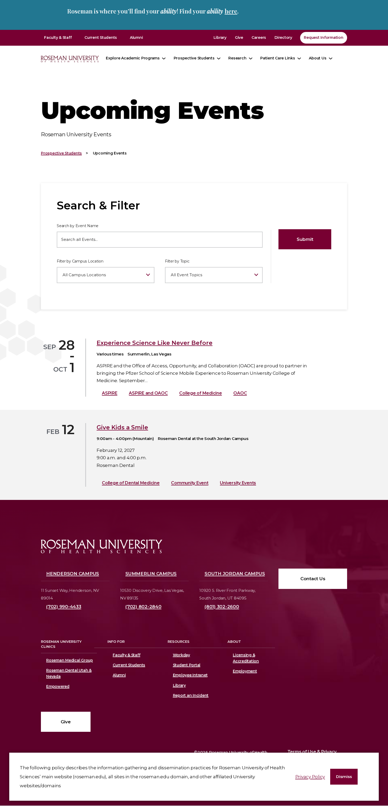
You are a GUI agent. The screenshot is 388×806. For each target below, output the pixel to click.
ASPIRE (109, 393)
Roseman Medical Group (69, 660)
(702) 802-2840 (143, 606)
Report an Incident (191, 695)
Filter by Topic (177, 261)
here (231, 11)
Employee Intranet (190, 675)
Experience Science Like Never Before (154, 342)
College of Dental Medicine (131, 482)
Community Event (189, 482)
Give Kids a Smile (122, 427)
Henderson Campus (72, 573)
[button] (344, 777)
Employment (245, 671)
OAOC (240, 393)
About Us (317, 58)
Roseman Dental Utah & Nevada (69, 673)
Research (237, 58)
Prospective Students (194, 58)
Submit (305, 239)
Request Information (323, 37)
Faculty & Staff (58, 37)
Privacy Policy (310, 776)
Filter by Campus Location (80, 261)
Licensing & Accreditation (245, 658)
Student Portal (187, 665)
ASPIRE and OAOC (148, 393)
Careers (259, 37)
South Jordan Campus (235, 573)
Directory (283, 37)
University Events (238, 482)
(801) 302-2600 (222, 606)
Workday (181, 655)
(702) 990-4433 (63, 606)
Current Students (100, 37)
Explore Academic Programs (133, 58)
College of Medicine (200, 393)
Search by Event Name (77, 225)
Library (220, 37)
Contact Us (312, 578)
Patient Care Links (277, 58)
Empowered (57, 686)
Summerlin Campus (151, 573)
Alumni (136, 37)
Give (239, 37)
